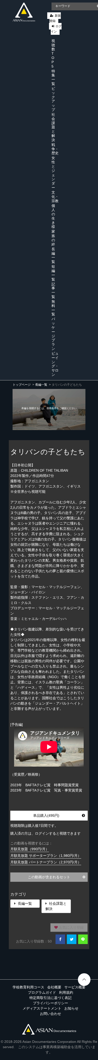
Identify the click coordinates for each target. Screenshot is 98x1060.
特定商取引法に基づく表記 (50, 998)
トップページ (22, 384)
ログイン (56, 28)
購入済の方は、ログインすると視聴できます (45, 833)
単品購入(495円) (46, 815)
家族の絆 (53, 237)
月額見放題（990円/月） (29, 849)
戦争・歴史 (55, 149)
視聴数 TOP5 (53, 53)
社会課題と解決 (53, 127)
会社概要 (54, 987)
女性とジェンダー (53, 173)
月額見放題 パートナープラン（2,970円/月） (45, 862)
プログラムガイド (42, 992)
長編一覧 (53, 255)
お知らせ (71, 1008)
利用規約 (66, 992)
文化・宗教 (55, 196)
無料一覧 (53, 307)
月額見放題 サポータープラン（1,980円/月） (45, 856)
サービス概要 (74, 987)
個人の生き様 (53, 216)
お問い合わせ (50, 1014)
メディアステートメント (42, 1008)
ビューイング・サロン (55, 364)
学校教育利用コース (28, 987)
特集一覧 (53, 77)
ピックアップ (53, 99)
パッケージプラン (53, 334)
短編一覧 (53, 272)
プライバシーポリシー (50, 1003)
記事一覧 (53, 290)
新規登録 (55, 18)
